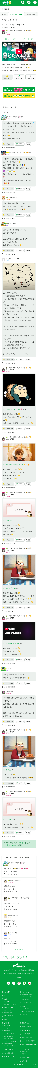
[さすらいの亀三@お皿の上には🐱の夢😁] (3, 32)
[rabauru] (3, 692)
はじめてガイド (8, 970)
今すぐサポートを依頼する (10, 1041)
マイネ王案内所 (8, 1053)
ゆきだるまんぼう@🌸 (14, 117)
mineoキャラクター (8, 1030)
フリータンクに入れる (27, 994)
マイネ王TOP (7, 992)
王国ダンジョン (26, 1023)
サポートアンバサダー (9, 1038)
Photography (26, 1030)
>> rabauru (7, 820)
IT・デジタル (7, 1001)
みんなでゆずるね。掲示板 (28, 1011)
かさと (8, 668)
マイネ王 (6, 1028)
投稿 (5, 14)
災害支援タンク (25, 999)
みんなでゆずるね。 (26, 1008)
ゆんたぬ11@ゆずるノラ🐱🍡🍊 (19, 152)
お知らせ (24, 1061)
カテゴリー (31, 14)
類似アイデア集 (7, 1010)
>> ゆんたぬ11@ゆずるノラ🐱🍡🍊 (16, 465)
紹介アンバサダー (8, 1036)
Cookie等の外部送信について (26, 973)
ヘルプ (16, 970)
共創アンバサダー (8, 1043)
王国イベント (25, 1054)
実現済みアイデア (8, 1012)
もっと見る (19, 950)
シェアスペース (26, 1002)
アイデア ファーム (9, 1007)
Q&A (5, 995)
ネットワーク (7, 1025)
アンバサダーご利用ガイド (10, 1045)
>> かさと (7, 770)
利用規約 (31, 970)
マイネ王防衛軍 (26, 1026)
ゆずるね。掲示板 (17, 14)
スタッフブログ (8, 1016)
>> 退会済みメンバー (11, 643)
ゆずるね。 (25, 1006)
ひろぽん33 (10, 197)
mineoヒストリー (27, 1034)
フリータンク (25, 992)
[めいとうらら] (3, 225)
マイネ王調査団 (8, 1049)
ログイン (21, 843)
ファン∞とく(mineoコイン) (28, 1045)
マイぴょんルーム (27, 1057)
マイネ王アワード (27, 1037)
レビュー (24, 1014)
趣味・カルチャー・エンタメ (10, 1004)
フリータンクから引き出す (28, 996)
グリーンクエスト (9, 1056)
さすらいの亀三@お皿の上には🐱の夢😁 (19, 30)
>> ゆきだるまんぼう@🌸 (13, 409)
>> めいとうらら (9, 588)
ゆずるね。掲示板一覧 (10, 20)
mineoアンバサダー (9, 1034)
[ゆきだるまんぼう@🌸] (3, 119)
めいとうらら (11, 223)
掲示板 (6, 9)
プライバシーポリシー (9, 973)
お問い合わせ (23, 970)
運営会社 (19, 977)
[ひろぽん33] (3, 198)
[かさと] (3, 670)
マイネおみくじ (25, 1049)
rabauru (8, 691)
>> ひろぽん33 (9, 520)
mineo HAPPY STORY (28, 1041)
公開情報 (6, 1023)
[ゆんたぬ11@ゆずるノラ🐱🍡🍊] (3, 154)
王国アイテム (25, 1051)
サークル (6, 1019)
